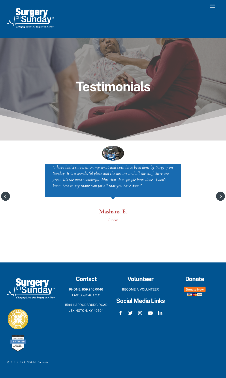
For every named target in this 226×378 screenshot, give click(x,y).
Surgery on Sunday (25, 362)
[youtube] (150, 312)
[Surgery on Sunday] (30, 30)
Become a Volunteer (140, 289)
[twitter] (130, 312)
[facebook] (120, 312)
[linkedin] (160, 312)
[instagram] (140, 312)
